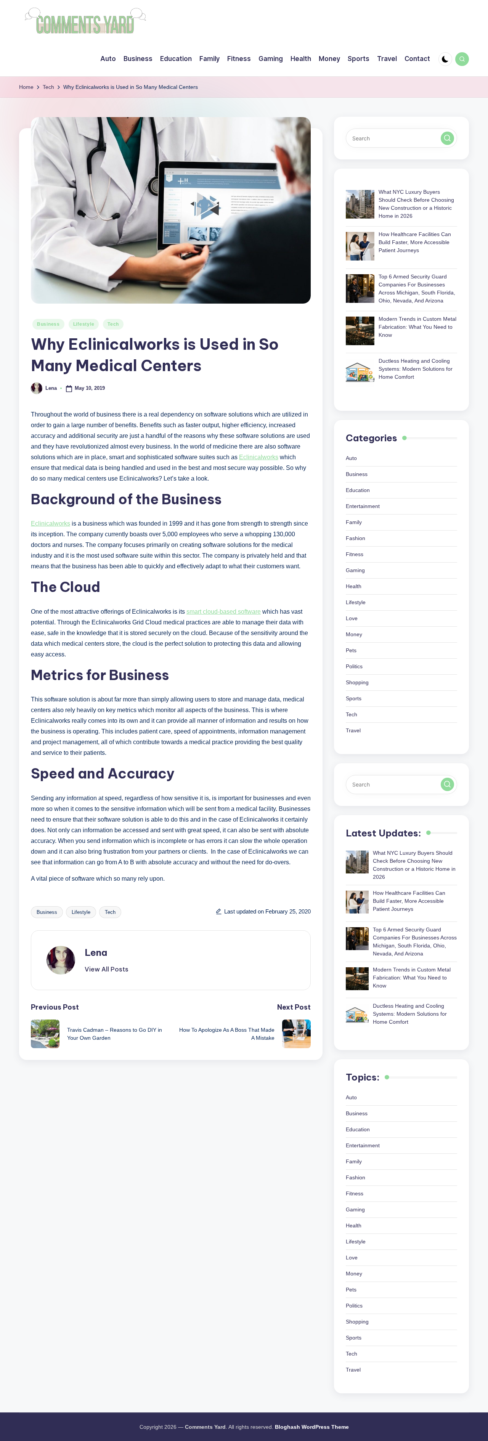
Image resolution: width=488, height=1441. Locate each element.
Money (354, 634)
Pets (351, 650)
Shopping (357, 682)
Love (352, 618)
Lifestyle (83, 324)
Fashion (355, 538)
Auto (351, 458)
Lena (96, 952)
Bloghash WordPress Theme (312, 1427)
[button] (106, 969)
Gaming (355, 570)
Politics (354, 666)
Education (358, 490)
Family (354, 522)
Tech (113, 324)
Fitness (354, 554)
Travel (353, 730)
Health (353, 586)
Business (48, 324)
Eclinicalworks (258, 457)
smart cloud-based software (223, 611)
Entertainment (363, 506)
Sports (353, 698)
